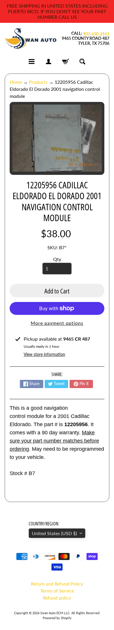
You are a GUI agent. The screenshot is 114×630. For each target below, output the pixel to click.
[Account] (48, 61)
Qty (57, 259)
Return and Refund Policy (57, 583)
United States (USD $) (54, 533)
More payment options (57, 323)
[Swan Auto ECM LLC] (31, 38)
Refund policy (57, 597)
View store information (44, 354)
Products (38, 82)
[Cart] (65, 61)
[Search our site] (82, 61)
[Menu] (31, 61)
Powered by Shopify (57, 618)
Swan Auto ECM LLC (55, 613)
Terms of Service (57, 590)
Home (16, 82)
